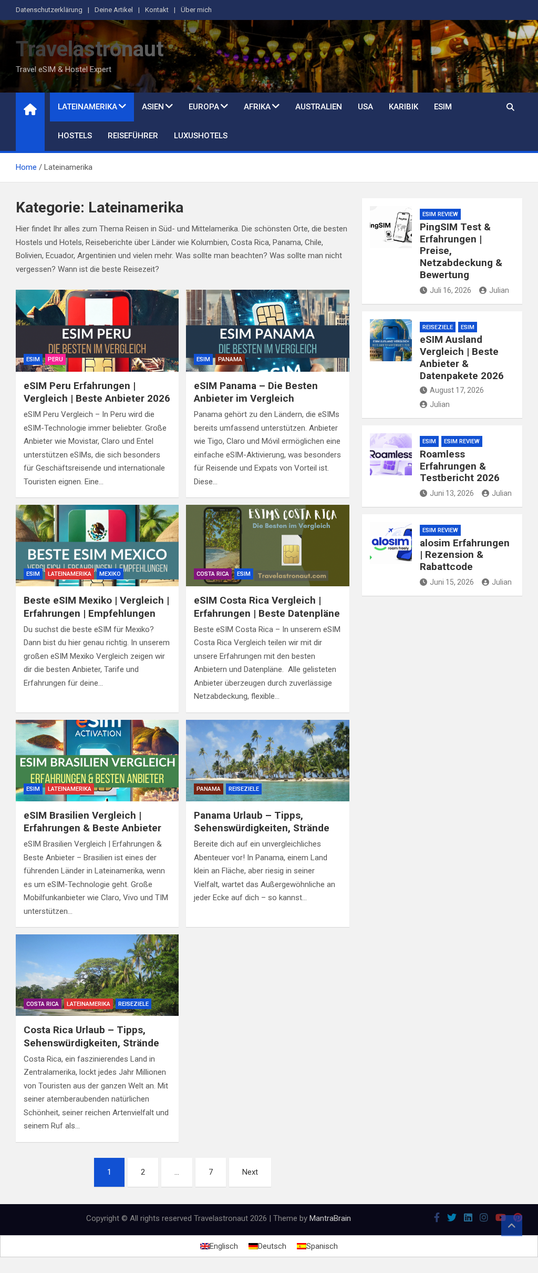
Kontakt (157, 10)
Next (250, 1172)
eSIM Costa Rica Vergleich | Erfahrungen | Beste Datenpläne (267, 606)
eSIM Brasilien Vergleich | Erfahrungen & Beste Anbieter (92, 821)
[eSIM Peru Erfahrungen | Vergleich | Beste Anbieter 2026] (97, 330)
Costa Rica (212, 574)
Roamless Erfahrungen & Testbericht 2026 (460, 466)
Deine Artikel (114, 10)
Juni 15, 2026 (452, 582)
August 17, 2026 (457, 390)
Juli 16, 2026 (450, 290)
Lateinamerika (87, 106)
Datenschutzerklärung (49, 10)
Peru (55, 359)
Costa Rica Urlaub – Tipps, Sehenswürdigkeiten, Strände (91, 1036)
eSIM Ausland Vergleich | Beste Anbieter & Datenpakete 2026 (462, 357)
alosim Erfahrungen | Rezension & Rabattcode (465, 555)
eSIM (443, 106)
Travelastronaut (89, 49)
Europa (204, 106)
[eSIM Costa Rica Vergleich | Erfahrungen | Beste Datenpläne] (267, 545)
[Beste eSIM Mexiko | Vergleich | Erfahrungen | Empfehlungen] (97, 545)
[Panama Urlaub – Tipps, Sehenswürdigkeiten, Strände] (267, 760)
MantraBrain (330, 1218)
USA (365, 106)
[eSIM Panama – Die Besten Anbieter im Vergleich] (267, 330)
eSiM (33, 359)
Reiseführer (133, 135)
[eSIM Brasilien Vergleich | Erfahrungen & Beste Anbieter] (97, 760)
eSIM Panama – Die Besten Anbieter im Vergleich (256, 392)
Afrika (257, 106)
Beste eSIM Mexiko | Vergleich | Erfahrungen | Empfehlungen (96, 606)
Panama (230, 359)
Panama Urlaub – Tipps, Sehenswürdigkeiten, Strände (261, 821)
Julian (499, 290)
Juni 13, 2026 (452, 493)
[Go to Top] (511, 1225)
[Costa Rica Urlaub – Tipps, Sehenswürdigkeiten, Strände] (97, 975)
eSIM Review (440, 214)
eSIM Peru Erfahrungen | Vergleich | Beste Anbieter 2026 (97, 392)
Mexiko (110, 574)
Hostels (75, 135)
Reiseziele (244, 789)
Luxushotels (200, 135)
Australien (318, 106)
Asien (153, 106)
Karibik (403, 106)
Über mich (196, 10)
